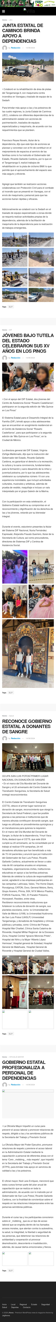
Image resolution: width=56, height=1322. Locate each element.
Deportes (15, 1307)
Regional (23, 1304)
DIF (10, 330)
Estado (34, 1304)
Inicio (4, 1304)
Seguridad (45, 1304)
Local (13, 1304)
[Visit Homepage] (30, 11)
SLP (11, 306)
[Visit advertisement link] (28, 3)
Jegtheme (6, 1315)
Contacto (26, 1307)
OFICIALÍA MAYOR (16, 1057)
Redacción (15, 47)
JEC (10, 20)
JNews (11, 1312)
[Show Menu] (3, 11)
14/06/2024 (30, 47)
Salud (11, 715)
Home (4, 20)
